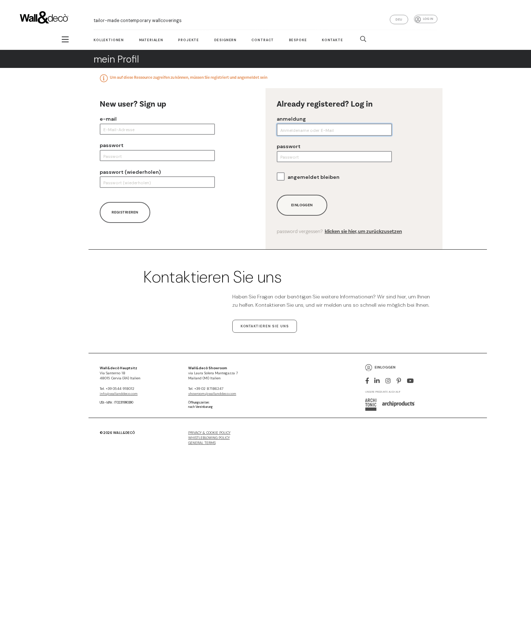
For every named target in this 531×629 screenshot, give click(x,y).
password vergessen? (339, 231)
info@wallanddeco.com (119, 394)
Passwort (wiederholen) (130, 172)
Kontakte (332, 40)
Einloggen (302, 205)
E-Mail (108, 118)
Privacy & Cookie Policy (209, 433)
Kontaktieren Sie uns (265, 326)
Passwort (112, 145)
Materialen (151, 40)
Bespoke (298, 40)
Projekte (188, 40)
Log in (428, 19)
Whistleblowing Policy (209, 438)
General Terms (202, 443)
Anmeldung (291, 118)
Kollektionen (109, 40)
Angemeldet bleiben (314, 177)
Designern (225, 40)
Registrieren (125, 212)
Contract (262, 40)
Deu (399, 19)
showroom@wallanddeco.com (212, 394)
